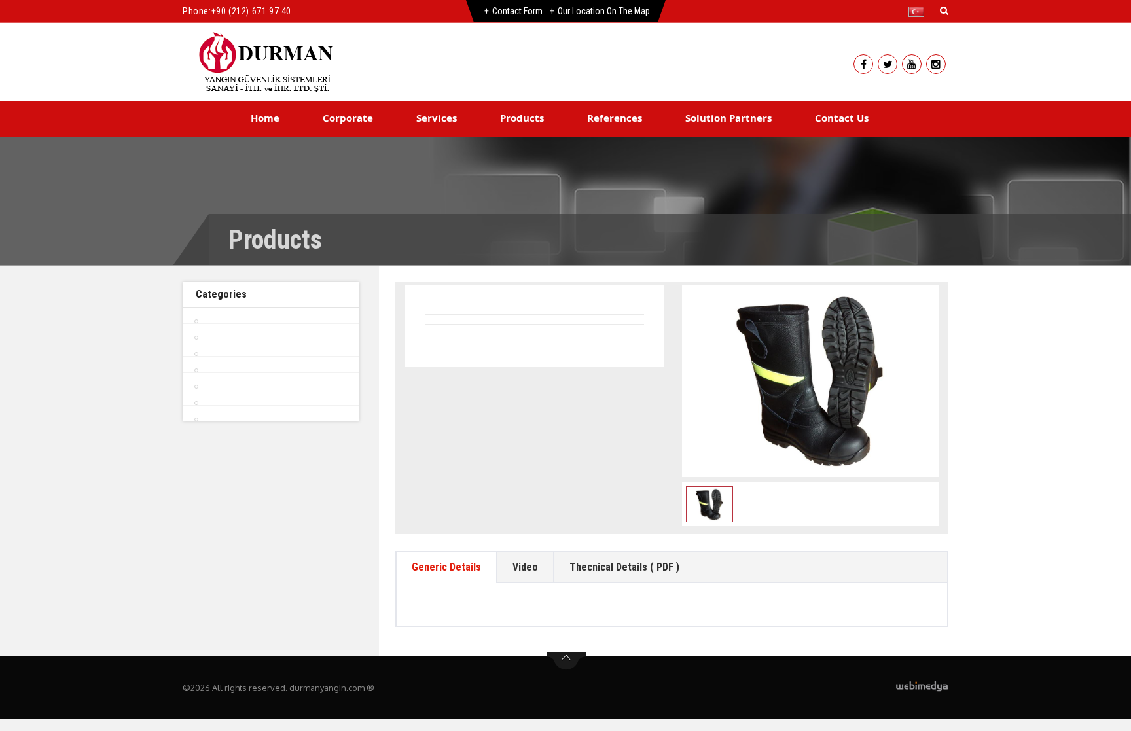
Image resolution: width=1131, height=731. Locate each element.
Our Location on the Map (604, 11)
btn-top (566, 661)
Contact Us (842, 117)
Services (436, 117)
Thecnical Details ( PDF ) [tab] (624, 567)
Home (265, 117)
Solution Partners (728, 117)
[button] (919, 12)
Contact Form (517, 11)
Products (522, 117)
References (614, 117)
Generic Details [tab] (446, 567)
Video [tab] (525, 567)
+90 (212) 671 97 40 (251, 11)
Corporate (348, 117)
